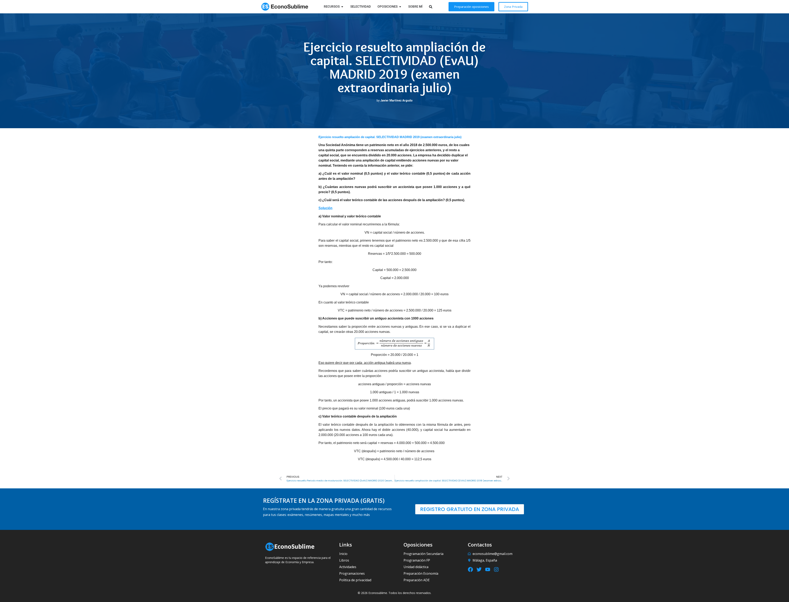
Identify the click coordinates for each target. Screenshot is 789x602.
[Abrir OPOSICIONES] (400, 6)
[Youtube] (487, 569)
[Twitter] (479, 569)
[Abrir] (435, 6)
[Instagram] (496, 569)
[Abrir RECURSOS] (342, 6)
